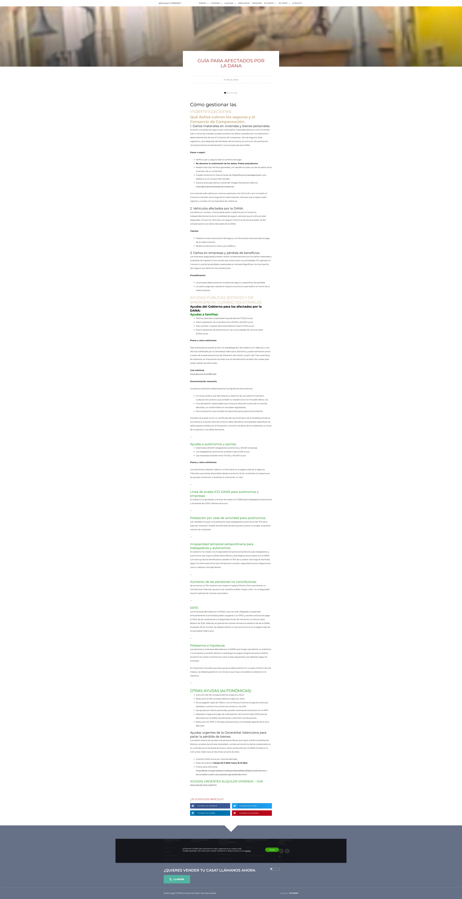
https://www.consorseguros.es (246, 175)
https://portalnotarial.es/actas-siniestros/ (215, 186)
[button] (210, 806)
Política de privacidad (188, 893)
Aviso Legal (169, 893)
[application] (207, 3)
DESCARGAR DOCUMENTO (203, 785)
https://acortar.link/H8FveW (203, 374)
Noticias (232, 93)
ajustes (247, 851)
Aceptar (272, 850)
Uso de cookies (208, 893)
